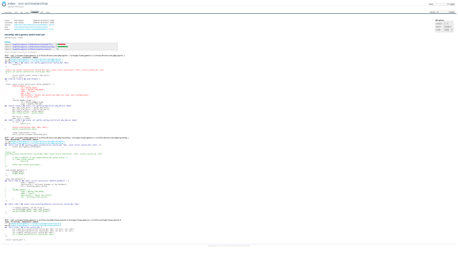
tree (27, 12)
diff (42, 12)
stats (48, 12)
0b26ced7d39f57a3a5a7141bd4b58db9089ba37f (31, 29)
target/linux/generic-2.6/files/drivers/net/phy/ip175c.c (33, 44)
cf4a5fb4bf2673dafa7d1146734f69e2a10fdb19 (31, 27)
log (21, 12)
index (12, 3)
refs (16, 12)
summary (8, 12)
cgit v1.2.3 (220, 246)
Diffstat (7, 42)
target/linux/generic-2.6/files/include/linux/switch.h (32, 49)
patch (51, 25)
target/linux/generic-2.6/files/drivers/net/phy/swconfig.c (34, 47)
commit (34, 12)
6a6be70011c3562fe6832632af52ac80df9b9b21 (31, 25)
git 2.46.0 (227, 246)
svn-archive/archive (33, 3)
